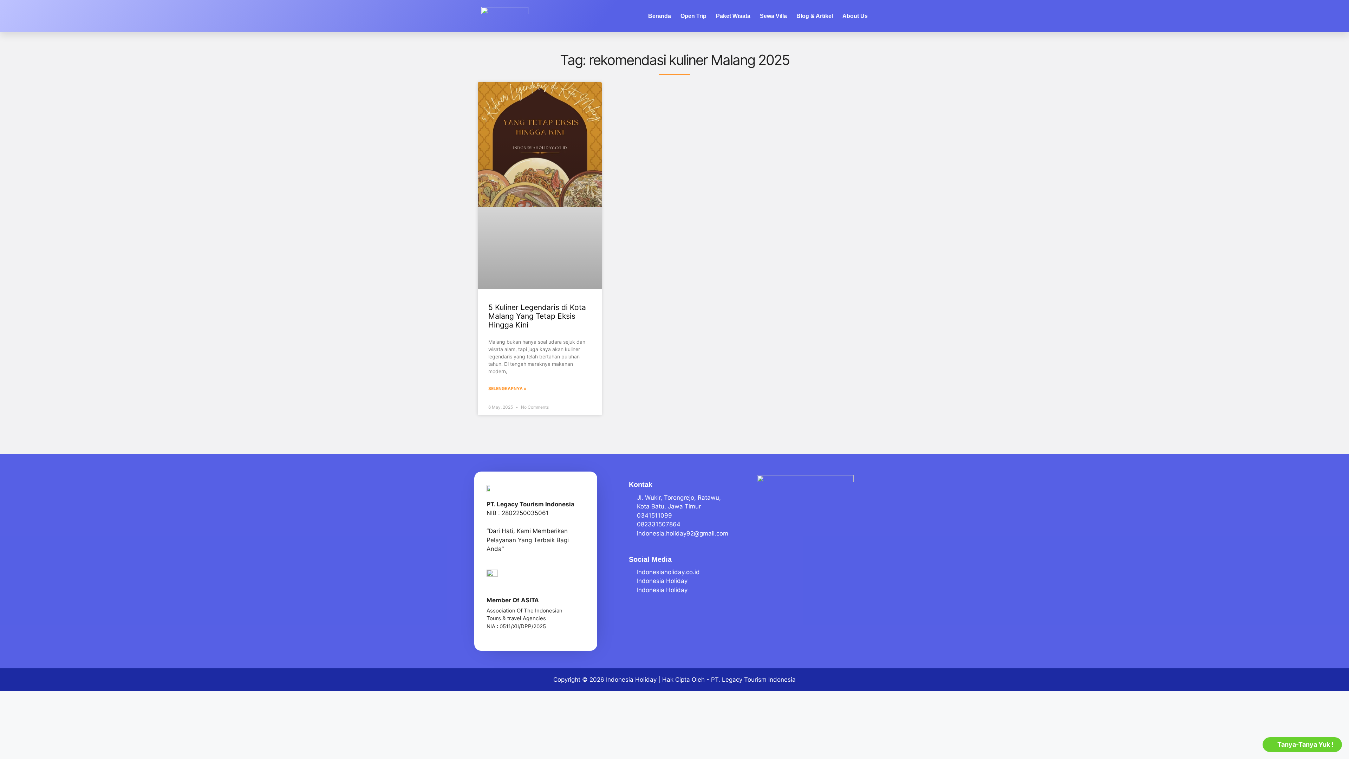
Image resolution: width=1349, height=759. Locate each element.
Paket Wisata (733, 16)
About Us (855, 16)
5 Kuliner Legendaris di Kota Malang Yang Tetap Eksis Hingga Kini (537, 316)
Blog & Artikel (814, 16)
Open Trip (693, 16)
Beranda (659, 16)
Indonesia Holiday (631, 679)
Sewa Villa (773, 16)
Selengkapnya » (507, 388)
